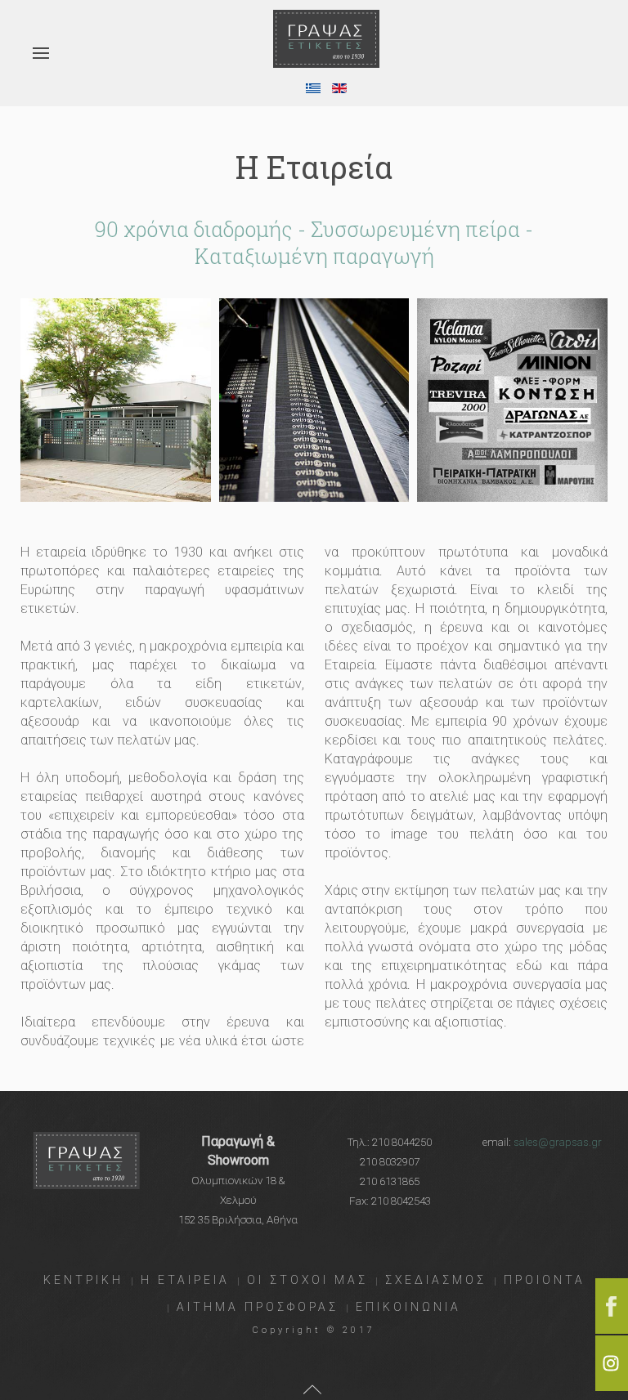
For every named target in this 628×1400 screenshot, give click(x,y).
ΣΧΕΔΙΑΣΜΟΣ (436, 1279)
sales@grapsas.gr (558, 1142)
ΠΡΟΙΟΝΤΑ (544, 1279)
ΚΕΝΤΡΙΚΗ (83, 1279)
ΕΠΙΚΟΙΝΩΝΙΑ (408, 1306)
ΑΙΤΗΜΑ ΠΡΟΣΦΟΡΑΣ (258, 1306)
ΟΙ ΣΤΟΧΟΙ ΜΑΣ (307, 1279)
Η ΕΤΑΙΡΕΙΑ (185, 1279)
